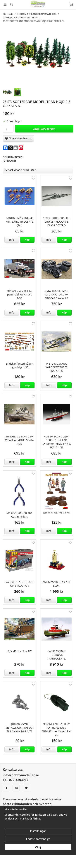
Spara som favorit (20, 138)
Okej (38, 847)
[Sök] (11, 4)
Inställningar (38, 831)
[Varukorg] (71, 4)
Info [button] (11, 239)
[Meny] (5, 4)
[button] (27, 240)
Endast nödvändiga (38, 839)
